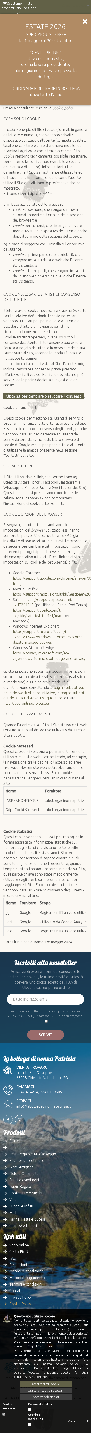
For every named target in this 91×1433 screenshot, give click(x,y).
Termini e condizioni (25, 1284)
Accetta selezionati (46, 1396)
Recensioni (18, 1265)
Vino (13, 1199)
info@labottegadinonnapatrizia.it (43, 1106)
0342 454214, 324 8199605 (39, 1092)
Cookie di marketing (35, 1417)
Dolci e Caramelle (23, 1173)
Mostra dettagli (78, 1421)
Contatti (16, 1291)
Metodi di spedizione (26, 1271)
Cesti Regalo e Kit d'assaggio (32, 1154)
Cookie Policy (20, 1304)
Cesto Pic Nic (19, 1252)
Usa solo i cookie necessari (46, 1390)
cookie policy (77, 1337)
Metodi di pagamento (27, 1277)
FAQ (12, 1258)
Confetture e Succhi (25, 1193)
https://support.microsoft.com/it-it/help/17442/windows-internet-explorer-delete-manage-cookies (48, 636)
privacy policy (67, 1363)
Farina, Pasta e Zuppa (27, 1219)
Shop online (19, 1245)
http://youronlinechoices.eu (26, 703)
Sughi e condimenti (24, 1180)
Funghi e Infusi (21, 1206)
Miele (13, 1212)
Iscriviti (45, 1035)
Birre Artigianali (22, 1167)
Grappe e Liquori (23, 1225)
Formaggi (17, 1147)
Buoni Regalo (20, 1186)
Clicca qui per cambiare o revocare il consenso (44, 396)
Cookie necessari (9, 1406)
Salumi (14, 1141)
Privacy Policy (20, 1297)
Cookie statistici (40, 1404)
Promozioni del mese (26, 1160)
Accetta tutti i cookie (46, 1384)
